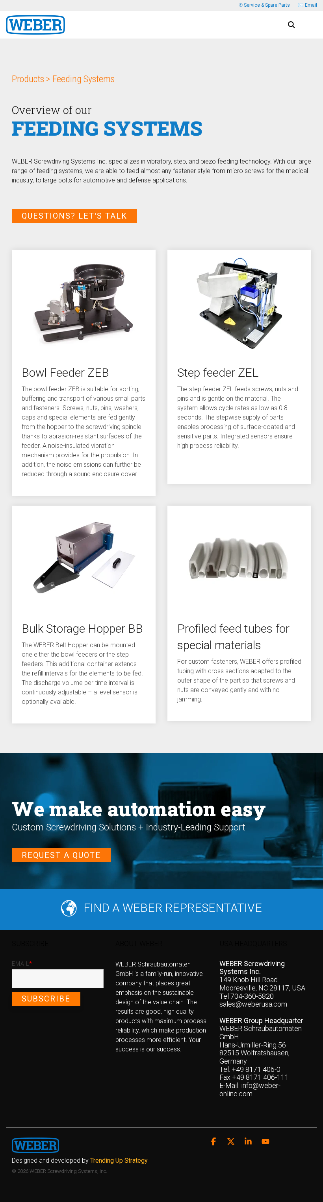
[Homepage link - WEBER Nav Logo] (35, 1149)
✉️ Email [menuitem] (307, 5)
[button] (311, 21)
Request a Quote (61, 855)
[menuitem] (82, 1160)
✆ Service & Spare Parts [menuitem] (264, 5)
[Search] (291, 24)
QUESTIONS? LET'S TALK (74, 216)
